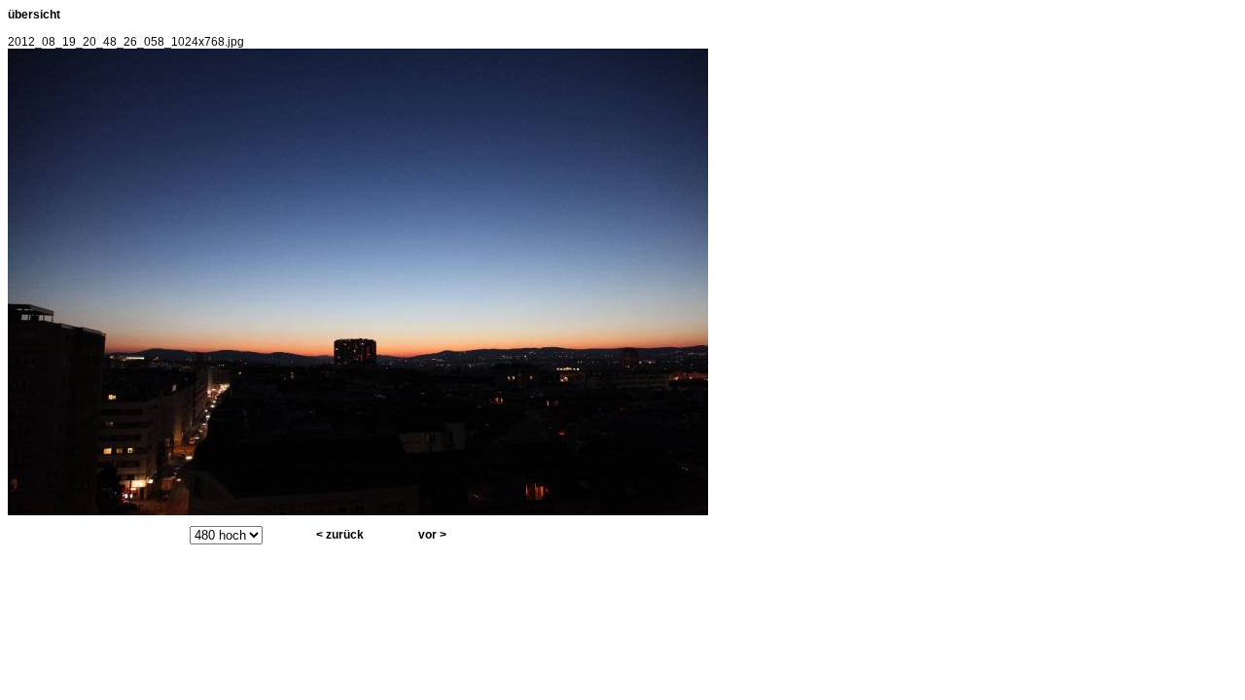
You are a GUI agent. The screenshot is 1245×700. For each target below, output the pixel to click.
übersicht (34, 14)
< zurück (340, 535)
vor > (432, 535)
